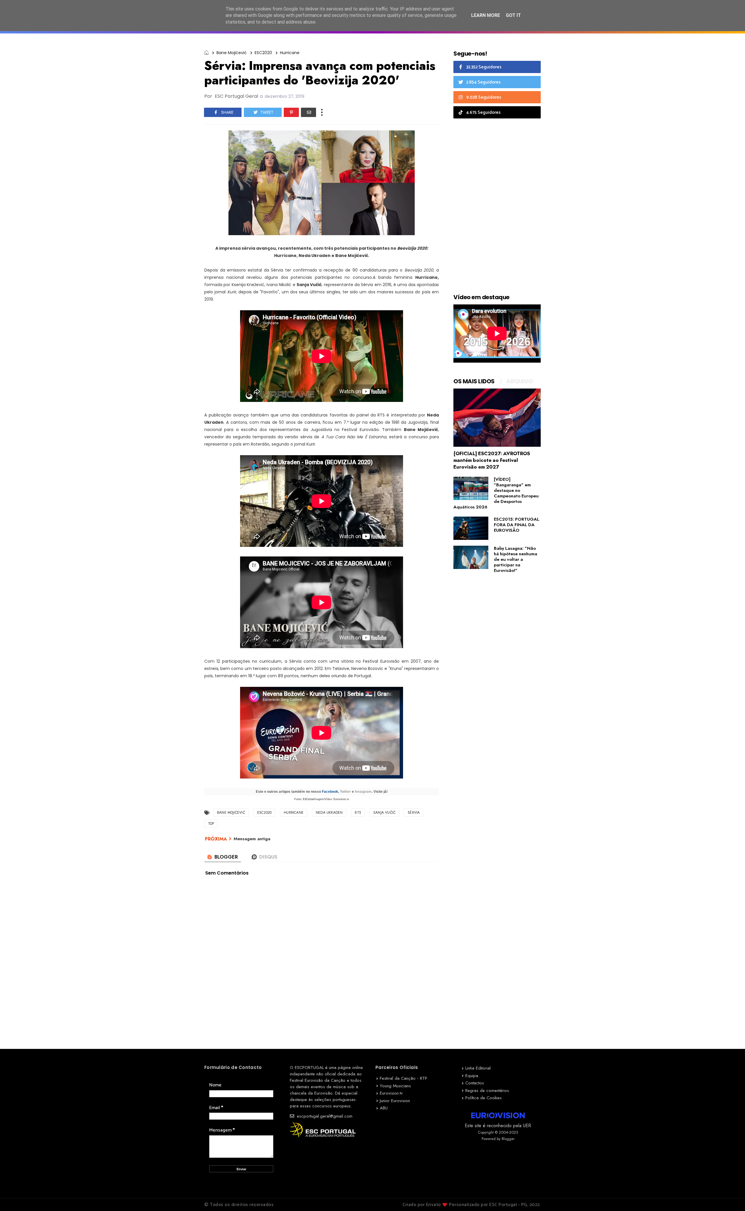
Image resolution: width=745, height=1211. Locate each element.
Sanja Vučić (384, 812)
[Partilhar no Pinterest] (291, 112)
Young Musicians (395, 1086)
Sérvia (414, 812)
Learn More (485, 15)
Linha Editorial (478, 1068)
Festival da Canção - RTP (403, 1078)
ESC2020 (263, 53)
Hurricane (289, 53)
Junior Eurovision (395, 1100)
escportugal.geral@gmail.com (323, 1116)
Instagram (363, 792)
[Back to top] (730, 1197)
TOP (211, 823)
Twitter (345, 792)
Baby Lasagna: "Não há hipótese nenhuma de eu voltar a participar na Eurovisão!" (515, 559)
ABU (384, 1108)
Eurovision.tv (391, 1093)
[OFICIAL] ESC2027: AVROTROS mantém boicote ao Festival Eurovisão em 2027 (491, 460)
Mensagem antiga (252, 839)
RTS (358, 812)
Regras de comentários (487, 1090)
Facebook (330, 792)
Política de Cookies (483, 1098)
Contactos (474, 1083)
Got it (513, 15)
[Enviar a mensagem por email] (308, 112)
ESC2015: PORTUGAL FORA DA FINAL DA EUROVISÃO (516, 524)
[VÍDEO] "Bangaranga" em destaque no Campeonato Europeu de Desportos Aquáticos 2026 (496, 493)
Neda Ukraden (329, 812)
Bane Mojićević (232, 53)
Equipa (471, 1075)
